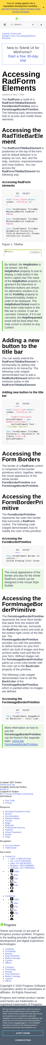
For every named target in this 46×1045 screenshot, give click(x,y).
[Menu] (5, 24)
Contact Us (10, 856)
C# (17, 193)
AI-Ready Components (23, 794)
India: (21, 863)
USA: (20, 859)
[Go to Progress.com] (8, 926)
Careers (8, 960)
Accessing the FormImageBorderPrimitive (22, 604)
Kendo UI (4, 789)
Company (9, 949)
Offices (8, 963)
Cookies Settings (23, 1040)
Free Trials (10, 800)
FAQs (7, 837)
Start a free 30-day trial (23, 58)
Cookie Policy (20, 1023)
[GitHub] (11, 889)
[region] (23, 1025)
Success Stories (12, 845)
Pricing (8, 803)
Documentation (12, 816)
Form (13, 36)
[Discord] (11, 892)
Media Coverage (12, 958)
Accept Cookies (23, 1033)
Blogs (7, 823)
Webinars (9, 825)
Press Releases (12, 956)
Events (8, 834)
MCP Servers (6, 794)
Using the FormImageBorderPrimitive (21, 742)
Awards (8, 953)
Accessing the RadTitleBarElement (22, 136)
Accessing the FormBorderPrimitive (22, 502)
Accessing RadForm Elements (21, 81)
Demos (8, 814)
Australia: (22, 868)
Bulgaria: (22, 866)
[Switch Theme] (41, 25)
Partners (9, 830)
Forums (8, 821)
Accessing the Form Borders (21, 456)
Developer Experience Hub (17, 811)
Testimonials (10, 848)
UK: (20, 861)
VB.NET (26, 193)
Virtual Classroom (13, 832)
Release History (12, 818)
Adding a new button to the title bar (20, 346)
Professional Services (15, 828)
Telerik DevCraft (7, 785)
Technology (10, 951)
